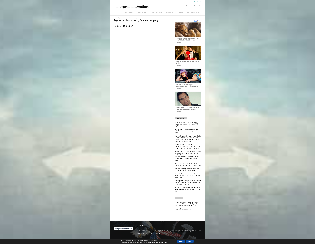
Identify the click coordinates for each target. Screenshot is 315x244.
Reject (189, 241)
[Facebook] (192, 1)
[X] (197, 1)
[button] (199, 5)
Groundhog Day (183, 12)
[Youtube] (200, 1)
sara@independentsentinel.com (152, 237)
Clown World (142, 12)
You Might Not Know (155, 12)
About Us (132, 12)
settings (164, 242)
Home (125, 12)
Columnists (195, 12)
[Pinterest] (194, 1)
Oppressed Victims (170, 12)
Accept (181, 241)
